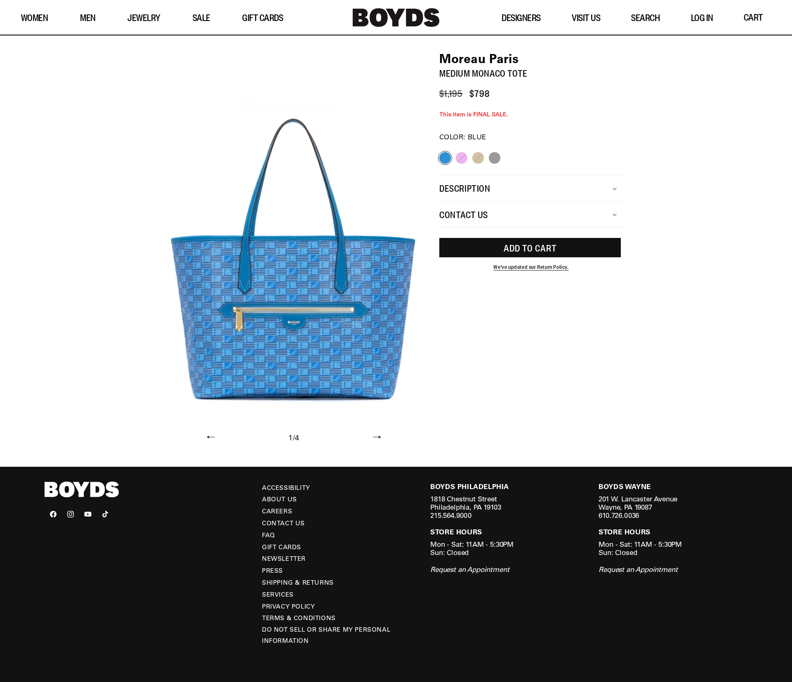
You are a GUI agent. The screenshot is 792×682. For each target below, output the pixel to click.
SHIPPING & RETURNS (298, 582)
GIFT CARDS (281, 547)
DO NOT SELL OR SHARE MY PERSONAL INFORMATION (326, 634)
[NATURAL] (478, 158)
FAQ (268, 535)
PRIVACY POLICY (288, 606)
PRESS (272, 570)
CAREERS (277, 511)
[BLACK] (494, 158)
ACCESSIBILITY (286, 487)
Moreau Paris (479, 58)
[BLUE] (445, 158)
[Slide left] (211, 438)
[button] (37, 17)
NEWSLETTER (284, 558)
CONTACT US (283, 523)
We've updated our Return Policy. (530, 267)
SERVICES (278, 594)
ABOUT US (279, 499)
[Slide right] (377, 438)
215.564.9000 (450, 515)
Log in (702, 17)
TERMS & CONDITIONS (299, 618)
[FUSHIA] (461, 158)
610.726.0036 (619, 515)
